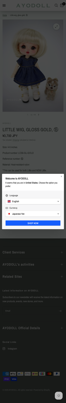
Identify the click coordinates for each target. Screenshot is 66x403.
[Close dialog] (61, 176)
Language (13, 195)
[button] (33, 201)
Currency (13, 207)
